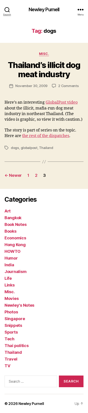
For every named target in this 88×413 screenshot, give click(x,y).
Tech (9, 339)
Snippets (13, 325)
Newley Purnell (44, 9)
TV (7, 365)
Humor (11, 258)
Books (10, 231)
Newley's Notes (19, 305)
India (9, 264)
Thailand (46, 148)
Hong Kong (15, 244)
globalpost (29, 148)
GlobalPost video (62, 102)
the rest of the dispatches (45, 135)
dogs (15, 148)
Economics (15, 238)
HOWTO (13, 251)
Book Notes (15, 224)
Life (8, 278)
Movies (12, 298)
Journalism (15, 271)
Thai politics (17, 345)
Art (8, 211)
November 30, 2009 (31, 86)
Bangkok (13, 217)
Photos (11, 312)
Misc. (44, 54)
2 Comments (68, 86)
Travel (11, 359)
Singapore (15, 318)
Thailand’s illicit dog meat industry (44, 69)
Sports (11, 332)
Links (10, 285)
